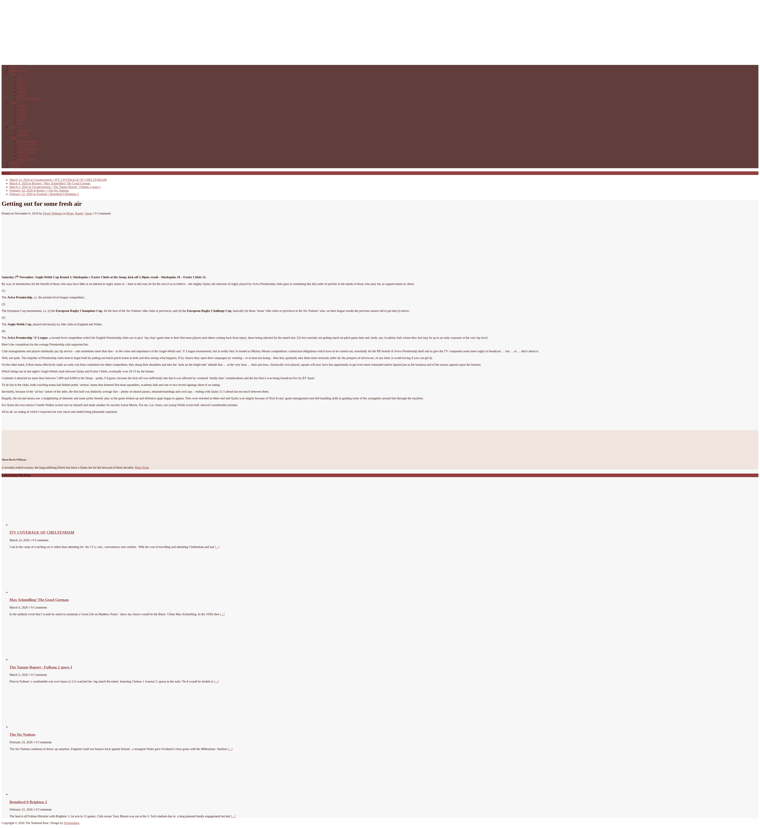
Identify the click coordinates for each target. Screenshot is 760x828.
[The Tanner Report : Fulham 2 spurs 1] (28, 659)
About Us (16, 162)
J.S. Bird (22, 155)
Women (22, 134)
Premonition (71, 823)
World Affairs (18, 70)
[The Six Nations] (39, 726)
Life (12, 127)
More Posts (142, 467)
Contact (14, 166)
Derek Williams (52, 213)
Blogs (13, 138)
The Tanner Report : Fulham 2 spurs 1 (55, 187)
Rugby (21, 109)
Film (20, 84)
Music (21, 88)
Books (21, 81)
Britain (14, 66)
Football (22, 105)
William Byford (27, 141)
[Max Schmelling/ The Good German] (32, 592)
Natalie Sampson (28, 148)
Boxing (22, 113)
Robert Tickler (26, 152)
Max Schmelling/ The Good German (50, 183)
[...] (217, 547)
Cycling (22, 116)
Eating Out (24, 130)
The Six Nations (39, 190)
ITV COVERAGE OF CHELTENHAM (58, 179)
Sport (13, 102)
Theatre (22, 95)
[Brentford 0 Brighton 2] (39, 794)
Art (19, 77)
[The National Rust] (61, 60)
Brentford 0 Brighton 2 (44, 194)
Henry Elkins (25, 159)
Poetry (21, 91)
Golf (20, 120)
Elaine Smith (25, 145)
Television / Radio (28, 98)
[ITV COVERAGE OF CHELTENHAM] (39, 524)
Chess (21, 123)
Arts (12, 73)
